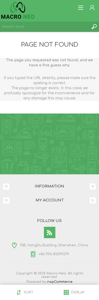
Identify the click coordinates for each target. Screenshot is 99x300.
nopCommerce (60, 282)
